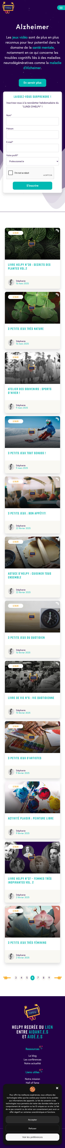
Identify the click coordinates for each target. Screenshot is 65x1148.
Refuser (32, 1128)
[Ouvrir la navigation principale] (61, 7)
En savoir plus (32, 83)
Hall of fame (32, 1082)
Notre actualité (32, 1063)
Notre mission (32, 1079)
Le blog (32, 1055)
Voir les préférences (32, 1137)
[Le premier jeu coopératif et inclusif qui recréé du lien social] (8, 8)
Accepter (32, 1119)
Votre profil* (12, 155)
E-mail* (9, 142)
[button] (57, 1088)
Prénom (9, 128)
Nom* (9, 115)
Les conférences (32, 1059)
